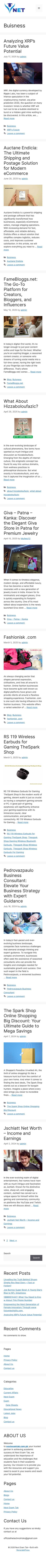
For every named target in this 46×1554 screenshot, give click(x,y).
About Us (8, 1364)
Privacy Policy (10, 1360)
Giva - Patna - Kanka (17, 619)
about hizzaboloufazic (18, 491)
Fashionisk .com (20, 637)
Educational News (12, 1409)
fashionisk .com (14, 719)
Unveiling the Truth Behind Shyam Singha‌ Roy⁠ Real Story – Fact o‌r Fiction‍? (20, 1282)
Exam (6, 1401)
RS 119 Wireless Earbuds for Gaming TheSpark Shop (22, 744)
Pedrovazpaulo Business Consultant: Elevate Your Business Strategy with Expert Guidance (22, 885)
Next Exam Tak (11, 1507)
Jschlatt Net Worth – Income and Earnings (23, 1133)
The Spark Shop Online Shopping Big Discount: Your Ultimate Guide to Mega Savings (22, 1020)
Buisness (11, 126)
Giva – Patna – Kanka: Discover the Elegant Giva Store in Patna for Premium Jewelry (21, 523)
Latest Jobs (9, 1413)
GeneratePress (23, 1550)
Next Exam (9, 1397)
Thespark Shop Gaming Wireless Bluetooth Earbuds (20, 841)
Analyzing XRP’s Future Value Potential (19, 46)
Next (13, 1240)
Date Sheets (12, 1405)
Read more (9, 118)
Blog (9, 379)
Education (8, 1388)
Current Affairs (11, 1392)
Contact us (9, 1368)
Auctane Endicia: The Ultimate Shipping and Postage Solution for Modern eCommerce (21, 160)
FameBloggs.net (15, 383)
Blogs (6, 1495)
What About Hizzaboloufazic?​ (21, 404)
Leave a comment (16, 133)
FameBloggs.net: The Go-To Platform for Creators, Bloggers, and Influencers (21, 292)
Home (7, 1356)
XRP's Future (13, 130)
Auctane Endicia (15, 261)
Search (7, 1253)
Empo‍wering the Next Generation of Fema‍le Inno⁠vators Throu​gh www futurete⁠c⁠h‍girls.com (21, 1307)
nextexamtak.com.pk (17, 1446)
